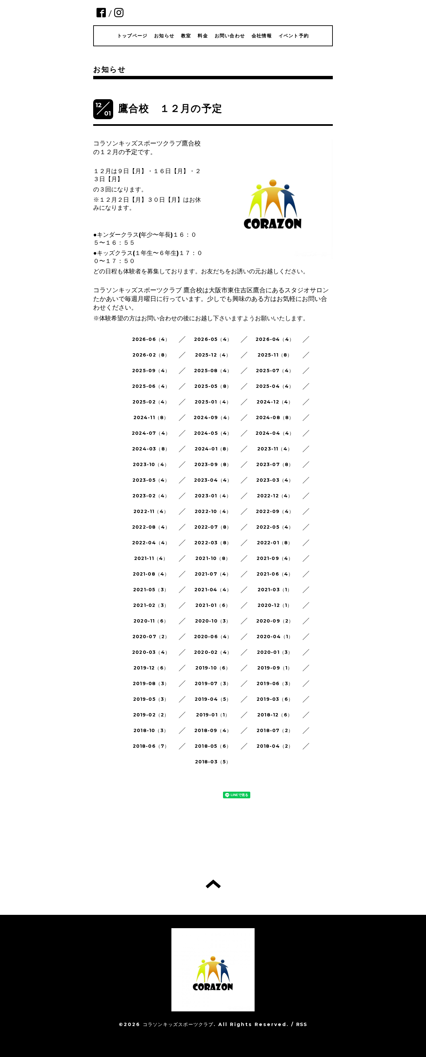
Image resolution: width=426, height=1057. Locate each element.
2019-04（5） (213, 699)
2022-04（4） (151, 543)
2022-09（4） (275, 511)
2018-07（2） (275, 730)
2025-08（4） (213, 371)
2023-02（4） (151, 496)
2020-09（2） (275, 621)
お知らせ (164, 36)
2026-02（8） (151, 355)
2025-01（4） (213, 402)
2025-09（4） (151, 371)
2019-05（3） (151, 699)
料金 (203, 36)
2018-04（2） (275, 746)
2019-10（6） (213, 668)
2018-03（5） (213, 762)
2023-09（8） (213, 464)
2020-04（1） (275, 637)
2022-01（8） (275, 543)
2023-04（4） (213, 480)
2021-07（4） (213, 574)
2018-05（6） (213, 746)
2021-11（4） (151, 558)
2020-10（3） (213, 621)
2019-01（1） (213, 715)
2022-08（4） (151, 527)
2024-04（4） (275, 433)
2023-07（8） (275, 464)
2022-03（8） (213, 543)
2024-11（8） (151, 417)
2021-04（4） (213, 590)
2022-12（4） (275, 496)
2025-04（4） (275, 386)
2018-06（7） (151, 746)
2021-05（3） (151, 590)
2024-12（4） (275, 402)
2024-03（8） (151, 449)
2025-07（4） (275, 371)
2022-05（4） (275, 527)
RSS (302, 1024)
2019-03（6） (275, 699)
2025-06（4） (151, 386)
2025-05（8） (213, 386)
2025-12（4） (213, 355)
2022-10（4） (213, 511)
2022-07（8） (213, 527)
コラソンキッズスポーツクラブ (178, 1024)
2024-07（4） (151, 433)
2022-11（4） (151, 511)
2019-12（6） (151, 668)
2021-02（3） (151, 605)
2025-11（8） (275, 355)
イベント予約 (294, 36)
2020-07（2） (151, 637)
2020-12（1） (275, 605)
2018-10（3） (151, 730)
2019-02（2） (151, 715)
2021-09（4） (275, 558)
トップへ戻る (213, 884)
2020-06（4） (213, 637)
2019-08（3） (151, 683)
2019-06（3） (275, 683)
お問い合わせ (230, 36)
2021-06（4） (275, 574)
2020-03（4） (151, 652)
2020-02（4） (213, 652)
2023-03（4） (275, 480)
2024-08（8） (275, 417)
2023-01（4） (213, 496)
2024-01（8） (213, 449)
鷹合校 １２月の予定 (170, 108)
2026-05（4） (213, 339)
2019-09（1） (275, 668)
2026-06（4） (151, 339)
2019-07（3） (213, 683)
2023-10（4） (151, 464)
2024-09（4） (213, 417)
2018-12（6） (275, 715)
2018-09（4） (213, 730)
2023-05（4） (151, 480)
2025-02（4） (151, 402)
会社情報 (262, 36)
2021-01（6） (213, 605)
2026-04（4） (275, 339)
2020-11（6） (151, 621)
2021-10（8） (213, 558)
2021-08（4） (151, 574)
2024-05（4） (213, 433)
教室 (186, 36)
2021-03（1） (275, 590)
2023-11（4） (275, 449)
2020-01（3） (275, 652)
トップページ (132, 36)
